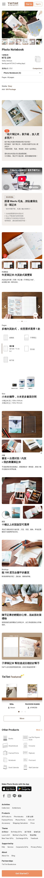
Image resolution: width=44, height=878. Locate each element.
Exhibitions (16, 808)
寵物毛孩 (37, 832)
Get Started (21, 873)
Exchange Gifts (22, 838)
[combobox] (22, 73)
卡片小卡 (31, 820)
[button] (12, 690)
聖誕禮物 (33, 835)
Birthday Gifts (16, 832)
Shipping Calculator (20, 823)
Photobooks (18, 817)
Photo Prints (20, 820)
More (22, 718)
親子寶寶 (28, 832)
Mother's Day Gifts (20, 835)
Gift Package (11, 89)
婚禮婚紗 (5, 832)
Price (33, 823)
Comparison (37, 68)
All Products (6, 817)
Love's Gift (6, 835)
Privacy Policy (36, 847)
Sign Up (29, 4)
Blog (13, 856)
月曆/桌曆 (29, 817)
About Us (5, 856)
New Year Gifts (7, 838)
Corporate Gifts (22, 847)
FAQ (3, 847)
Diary (10, 86)
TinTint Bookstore (9, 864)
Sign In (38, 4)
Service (10, 847)
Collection (6, 808)
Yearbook (34, 838)
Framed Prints (7, 820)
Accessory (6, 823)
